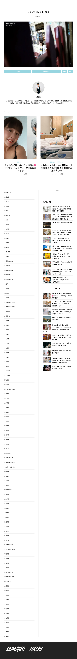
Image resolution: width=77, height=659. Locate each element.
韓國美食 (6, 613)
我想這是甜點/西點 (9, 462)
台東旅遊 (6, 352)
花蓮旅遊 (6, 554)
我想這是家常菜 (8, 458)
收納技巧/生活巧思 (9, 467)
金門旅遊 (6, 586)
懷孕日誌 (6, 449)
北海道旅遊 (7, 311)
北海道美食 (7, 316)
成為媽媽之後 (60, 162)
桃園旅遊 (6, 504)
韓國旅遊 (6, 609)
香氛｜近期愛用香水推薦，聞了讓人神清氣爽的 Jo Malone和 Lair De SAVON (62, 272)
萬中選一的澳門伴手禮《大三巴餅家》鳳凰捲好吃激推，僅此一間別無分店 (62, 256)
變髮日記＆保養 (8, 572)
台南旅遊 (6, 348)
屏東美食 (6, 435)
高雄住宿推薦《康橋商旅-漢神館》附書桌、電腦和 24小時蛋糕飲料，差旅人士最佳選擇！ (61, 232)
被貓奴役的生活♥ (9, 275)
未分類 (6, 220)
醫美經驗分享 (20, 162)
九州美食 (6, 293)
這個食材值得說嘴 (9, 577)
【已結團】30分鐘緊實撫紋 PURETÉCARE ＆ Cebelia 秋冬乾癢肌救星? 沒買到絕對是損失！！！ (57, 328)
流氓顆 (38, 97)
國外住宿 (6, 385)
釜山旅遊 (6, 595)
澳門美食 (6, 238)
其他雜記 (6, 256)
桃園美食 (6, 508)
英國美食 (6, 243)
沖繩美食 (6, 517)
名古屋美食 (7, 375)
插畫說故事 (7, 266)
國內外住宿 (7, 215)
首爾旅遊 (6, 618)
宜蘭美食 (6, 426)
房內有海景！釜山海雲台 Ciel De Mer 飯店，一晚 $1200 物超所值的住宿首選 (62, 248)
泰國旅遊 (6, 526)
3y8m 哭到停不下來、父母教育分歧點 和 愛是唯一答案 (61, 344)
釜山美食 (6, 600)
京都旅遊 (6, 298)
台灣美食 (6, 224)
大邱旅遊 (6, 403)
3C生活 (6, 284)
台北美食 (6, 343)
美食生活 (6, 201)
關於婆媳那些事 (8, 279)
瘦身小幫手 (7, 540)
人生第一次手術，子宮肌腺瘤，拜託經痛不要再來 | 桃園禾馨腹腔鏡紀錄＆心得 (56, 168)
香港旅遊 (6, 627)
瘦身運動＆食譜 (8, 545)
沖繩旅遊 (6, 513)
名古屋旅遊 (7, 371)
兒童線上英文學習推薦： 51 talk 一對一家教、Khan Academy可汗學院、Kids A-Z (62, 311)
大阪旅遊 (6, 412)
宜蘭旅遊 (6, 421)
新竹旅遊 (6, 471)
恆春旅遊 (6, 439)
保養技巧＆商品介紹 (9, 302)
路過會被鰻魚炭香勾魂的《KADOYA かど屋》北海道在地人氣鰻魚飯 (61, 280)
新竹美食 (6, 476)
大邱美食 (6, 407)
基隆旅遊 (6, 394)
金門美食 (6, 590)
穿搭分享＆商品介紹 (9, 549)
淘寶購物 (6, 531)
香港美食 (6, 247)
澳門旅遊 (6, 535)
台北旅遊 (6, 339)
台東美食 (6, 357)
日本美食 (6, 485)
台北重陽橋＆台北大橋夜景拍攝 (62, 223)
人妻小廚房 (7, 252)
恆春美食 (6, 444)
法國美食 (6, 233)
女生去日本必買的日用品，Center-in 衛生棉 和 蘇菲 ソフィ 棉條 (61, 240)
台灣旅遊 (6, 366)
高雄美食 (6, 636)
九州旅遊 (6, 288)
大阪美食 (6, 417)
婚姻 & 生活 (53, 162)
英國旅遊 (6, 568)
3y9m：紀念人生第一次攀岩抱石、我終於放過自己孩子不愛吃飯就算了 (61, 337)
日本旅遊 (6, 481)
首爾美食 (6, 622)
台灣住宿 (6, 362)
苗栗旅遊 (6, 558)
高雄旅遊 (6, 632)
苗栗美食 (6, 563)
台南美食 (6, 229)
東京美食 (6, 499)
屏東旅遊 (6, 430)
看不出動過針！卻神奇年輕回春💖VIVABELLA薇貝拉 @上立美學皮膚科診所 (20, 168)
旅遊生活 (6, 197)
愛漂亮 (6, 211)
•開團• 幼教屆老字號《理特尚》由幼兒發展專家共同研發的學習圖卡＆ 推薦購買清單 (61, 360)
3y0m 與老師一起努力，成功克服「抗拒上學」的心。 (61, 367)
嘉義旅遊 (6, 380)
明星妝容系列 (8, 490)
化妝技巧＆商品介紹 (9, 307)
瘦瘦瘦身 (6, 206)
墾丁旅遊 (6, 398)
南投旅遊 (6, 325)
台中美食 (6, 334)
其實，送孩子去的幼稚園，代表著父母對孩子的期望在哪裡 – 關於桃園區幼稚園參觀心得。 (62, 217)
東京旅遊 (6, 494)
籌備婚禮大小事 (8, 270)
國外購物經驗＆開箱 (9, 389)
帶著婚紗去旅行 (8, 261)
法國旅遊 (6, 522)
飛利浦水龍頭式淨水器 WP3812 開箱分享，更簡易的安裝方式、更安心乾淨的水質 (62, 209)
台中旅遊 (6, 330)
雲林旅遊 (6, 604)
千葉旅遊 (6, 320)
